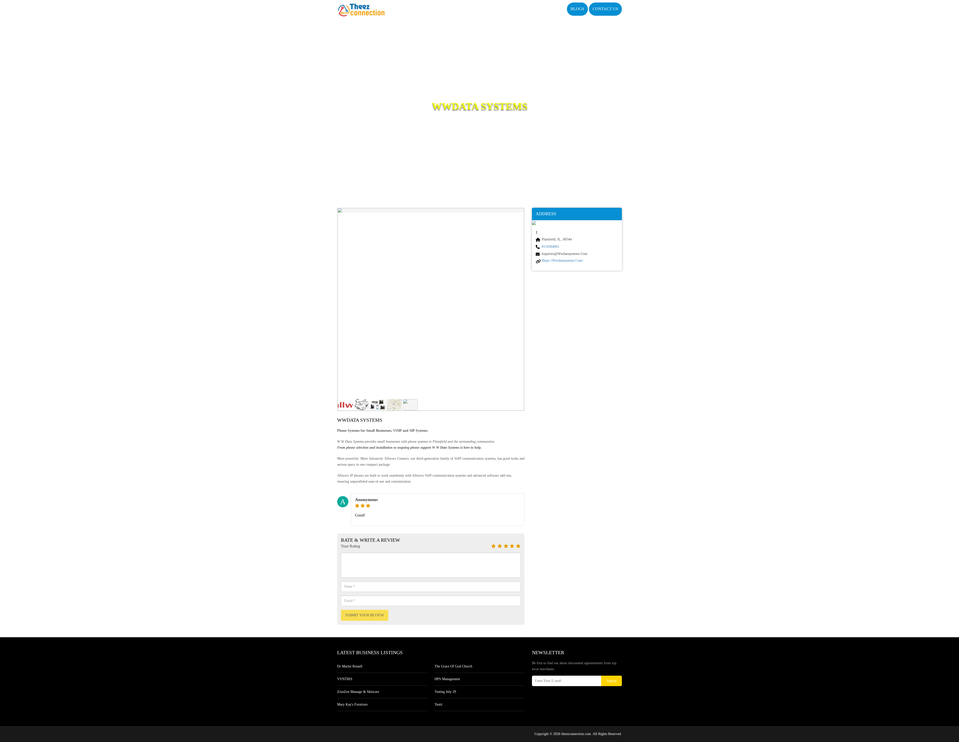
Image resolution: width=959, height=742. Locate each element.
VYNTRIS (344, 679)
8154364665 (550, 246)
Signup (612, 681)
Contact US (605, 9)
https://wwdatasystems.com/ (562, 260)
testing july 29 (445, 692)
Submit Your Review (364, 615)
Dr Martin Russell (349, 666)
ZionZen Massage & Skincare (358, 692)
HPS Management (447, 679)
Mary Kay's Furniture (352, 704)
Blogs (577, 9)
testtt (438, 704)
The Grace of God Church (453, 666)
